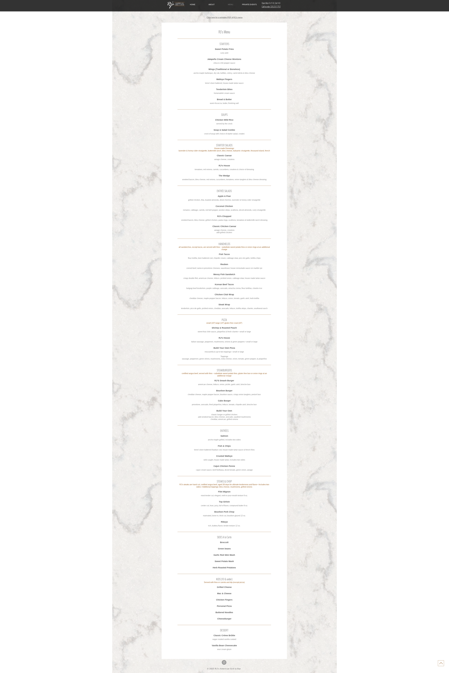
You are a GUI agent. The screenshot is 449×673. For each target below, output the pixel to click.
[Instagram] (224, 662)
